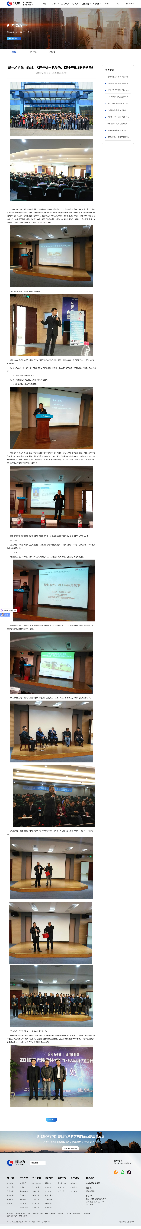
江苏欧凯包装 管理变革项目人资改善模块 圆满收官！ (118, 138)
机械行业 (35, 1207)
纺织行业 (48, 1203)
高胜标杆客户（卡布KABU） (17, 1216)
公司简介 (10, 1183)
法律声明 (46, 1222)
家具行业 (48, 1191)
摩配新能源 (36, 1183)
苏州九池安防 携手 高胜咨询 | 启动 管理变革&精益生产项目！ (119, 78)
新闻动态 (14, 52)
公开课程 (52, 52)
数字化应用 (24, 1207)
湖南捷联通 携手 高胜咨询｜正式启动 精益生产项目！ (118, 132)
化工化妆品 (49, 1195)
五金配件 (48, 1199)
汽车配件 (35, 1187)
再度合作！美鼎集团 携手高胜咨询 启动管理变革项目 (118, 105)
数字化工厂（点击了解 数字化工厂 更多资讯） (75, 1213)
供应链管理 (24, 1191)
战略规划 (23, 1199)
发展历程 (10, 1195)
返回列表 (50, 1119)
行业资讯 (33, 52)
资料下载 (117, 1161)
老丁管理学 (62, 1183)
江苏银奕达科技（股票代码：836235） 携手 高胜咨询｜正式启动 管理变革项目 (118, 125)
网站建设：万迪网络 (126, 1222)
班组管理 (23, 1203)
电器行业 (35, 1191)
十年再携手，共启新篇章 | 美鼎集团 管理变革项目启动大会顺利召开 (118, 98)
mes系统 (19, 1213)
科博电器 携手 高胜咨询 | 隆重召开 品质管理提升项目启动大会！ (118, 118)
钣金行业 (48, 1183)
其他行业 (48, 1207)
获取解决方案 (13, 38)
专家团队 (10, 1199)
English (131, 3)
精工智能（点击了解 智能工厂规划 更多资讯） (40, 1213)
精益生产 (23, 1183)
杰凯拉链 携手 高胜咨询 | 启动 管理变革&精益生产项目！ (118, 91)
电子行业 (35, 1199)
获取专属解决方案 (70, 1148)
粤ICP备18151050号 (36, 1222)
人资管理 (23, 1195)
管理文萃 (61, 1187)
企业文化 (10, 1187)
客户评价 (10, 1203)
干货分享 (61, 1191)
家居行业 (48, 1187)
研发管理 (23, 1187)
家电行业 (35, 1195)
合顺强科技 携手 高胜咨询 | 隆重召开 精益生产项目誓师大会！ (118, 111)
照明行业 (35, 1203)
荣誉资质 (10, 1191)
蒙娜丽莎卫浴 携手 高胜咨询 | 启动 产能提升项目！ (118, 85)
